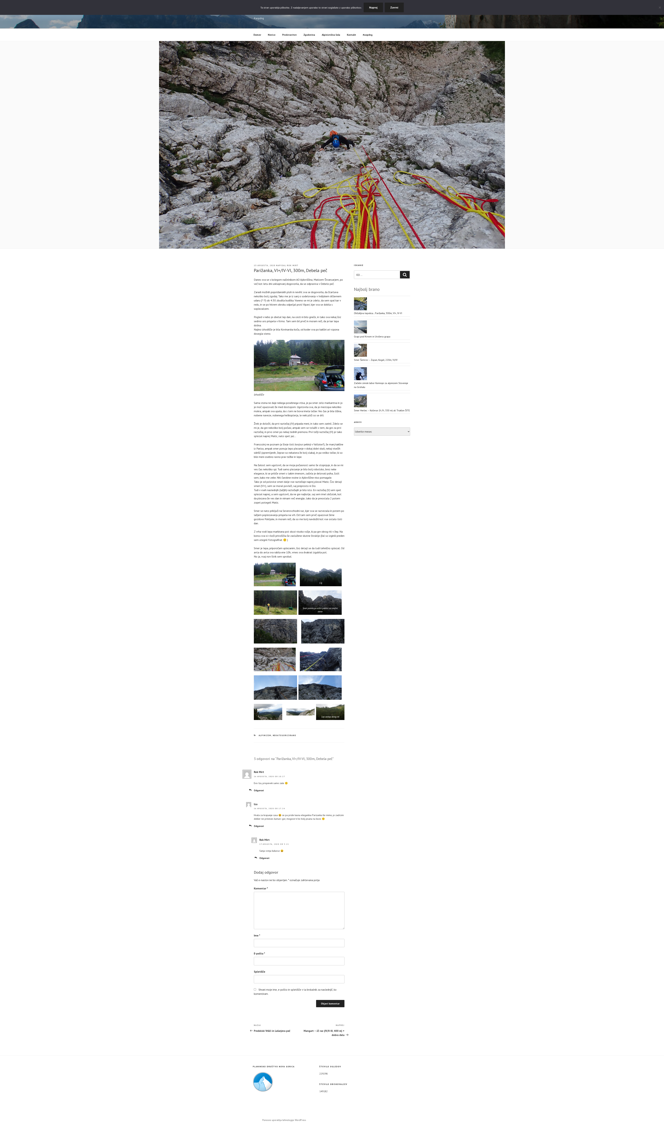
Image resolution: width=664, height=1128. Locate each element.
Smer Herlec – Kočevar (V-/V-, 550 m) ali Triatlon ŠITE (382, 410)
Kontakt (351, 34)
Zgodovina (309, 34)
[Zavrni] (659, 7)
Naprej (373, 7)
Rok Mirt (292, 265)
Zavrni (394, 7)
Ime (257, 935)
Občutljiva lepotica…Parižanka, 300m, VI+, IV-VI (378, 313)
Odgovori (259, 790)
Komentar (261, 888)
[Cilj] (321, 574)
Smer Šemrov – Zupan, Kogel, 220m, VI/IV (376, 359)
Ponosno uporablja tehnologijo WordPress (284, 1120)
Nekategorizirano (284, 735)
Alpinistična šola (331, 34)
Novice (271, 34)
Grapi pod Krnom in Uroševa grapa (372, 336)
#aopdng (367, 34)
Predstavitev (289, 34)
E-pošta (259, 953)
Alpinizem (265, 735)
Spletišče (259, 971)
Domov (257, 34)
